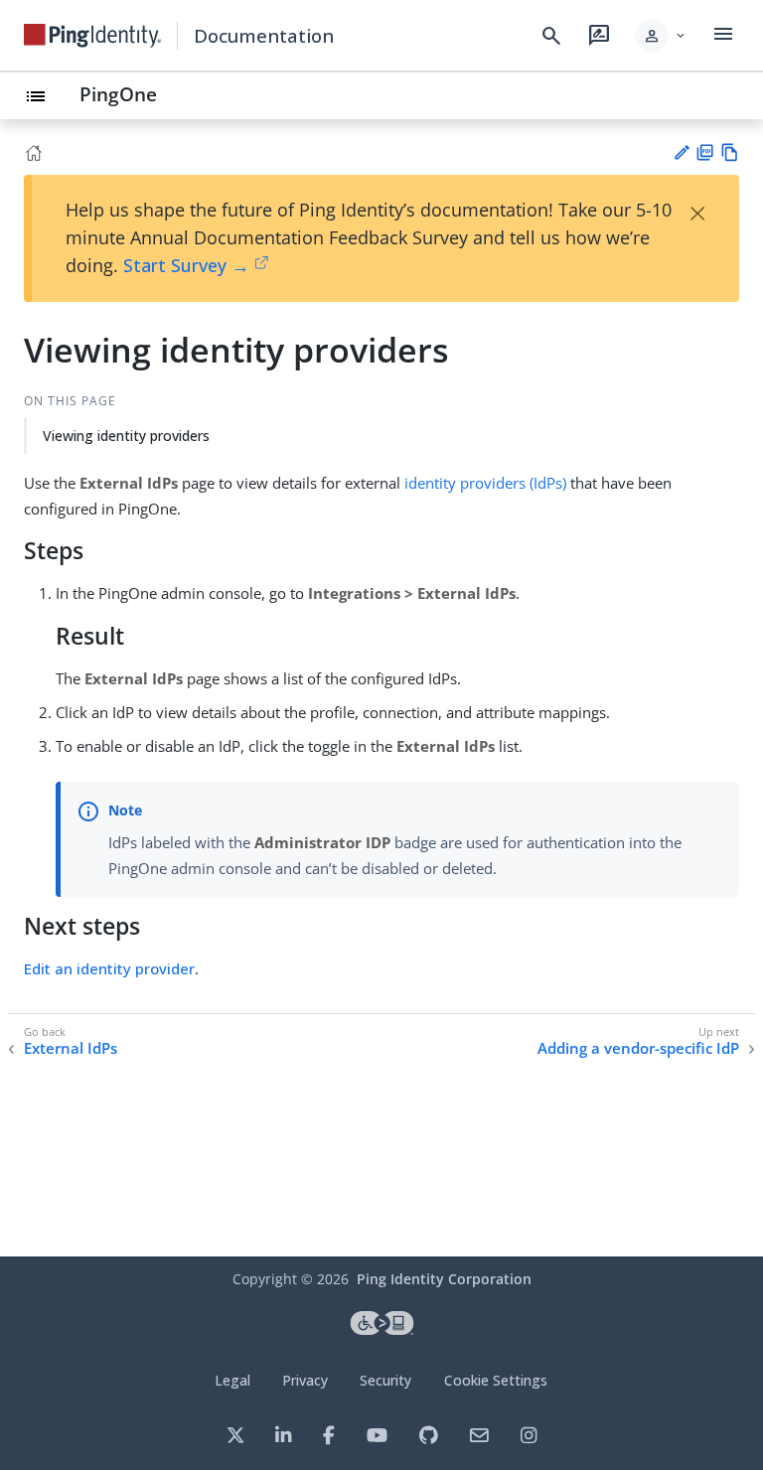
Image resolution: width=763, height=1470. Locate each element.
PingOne (118, 93)
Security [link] (385, 1380)
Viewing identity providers (126, 435)
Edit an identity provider (109, 968)
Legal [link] (232, 1380)
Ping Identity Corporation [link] (444, 1278)
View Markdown (729, 152)
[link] (92, 36)
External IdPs (70, 1048)
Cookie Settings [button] (495, 1380)
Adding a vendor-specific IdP (638, 1048)
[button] (661, 36)
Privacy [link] (305, 1380)
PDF (704, 152)
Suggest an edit (681, 152)
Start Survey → (186, 265)
